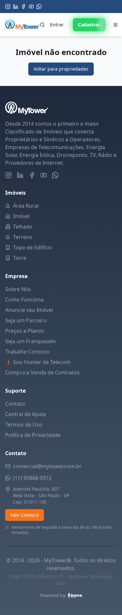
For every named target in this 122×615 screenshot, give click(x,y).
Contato (15, 403)
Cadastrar (89, 24)
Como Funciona (24, 299)
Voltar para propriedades (61, 69)
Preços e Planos (24, 330)
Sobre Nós (18, 289)
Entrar (57, 24)
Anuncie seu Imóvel (29, 310)
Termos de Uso (23, 424)
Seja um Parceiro (26, 320)
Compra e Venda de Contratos (42, 372)
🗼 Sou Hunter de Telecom (38, 362)
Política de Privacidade (33, 435)
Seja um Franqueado (30, 341)
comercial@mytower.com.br (47, 466)
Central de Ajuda (25, 414)
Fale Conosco (24, 515)
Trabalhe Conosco (27, 351)
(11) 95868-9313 (32, 478)
